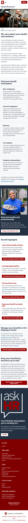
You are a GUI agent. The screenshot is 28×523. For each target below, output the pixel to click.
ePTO (3, 469)
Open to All (19, 516)
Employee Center (6, 468)
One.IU (17, 345)
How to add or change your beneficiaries (14, 382)
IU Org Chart (5, 474)
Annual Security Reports (8, 494)
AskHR (3, 446)
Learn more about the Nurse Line (13, 297)
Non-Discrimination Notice (8, 496)
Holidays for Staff (6, 487)
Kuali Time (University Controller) (10, 471)
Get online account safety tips (12, 318)
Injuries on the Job (6, 457)
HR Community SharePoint (8, 476)
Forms (3, 460)
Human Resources (8, 7)
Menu (24, 2)
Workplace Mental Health (8, 455)
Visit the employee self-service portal (13, 349)
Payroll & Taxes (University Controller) (11, 458)
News (3, 485)
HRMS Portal (5, 473)
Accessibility (5, 516)
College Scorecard (12, 516)
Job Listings (5, 453)
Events (3, 483)
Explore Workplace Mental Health (13, 259)
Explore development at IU (10, 231)
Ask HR (4, 434)
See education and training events (13, 276)
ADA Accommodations (7, 498)
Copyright (5, 520)
